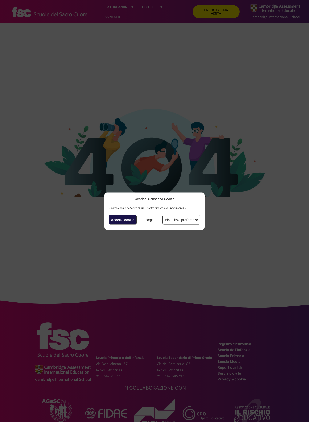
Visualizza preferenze (181, 220)
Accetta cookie (122, 220)
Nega (150, 220)
